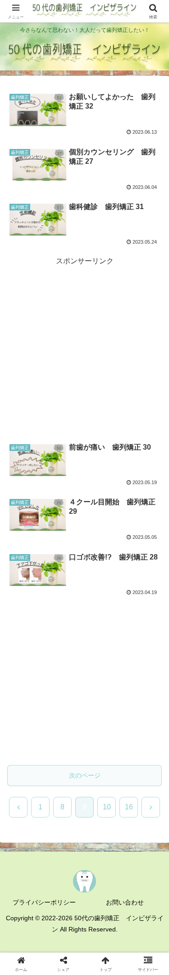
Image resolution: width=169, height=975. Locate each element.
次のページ (84, 775)
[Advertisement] (84, 354)
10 (107, 807)
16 (129, 807)
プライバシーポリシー (44, 902)
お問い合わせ (125, 902)
